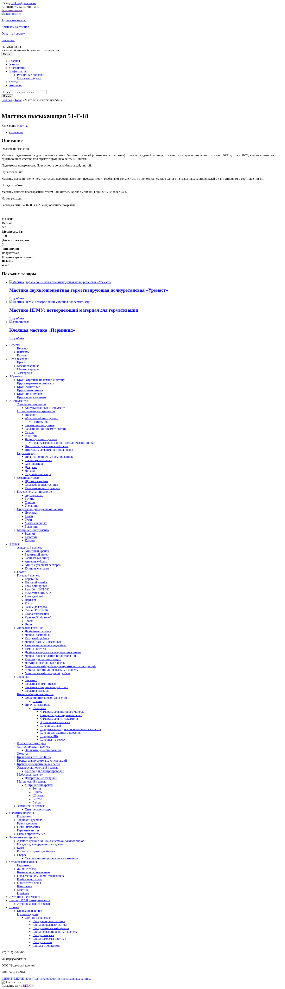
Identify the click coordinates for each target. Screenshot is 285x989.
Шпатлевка (24, 886)
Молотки (31, 435)
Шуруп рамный (50, 725)
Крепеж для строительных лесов (38, 764)
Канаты (22, 355)
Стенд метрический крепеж (51, 928)
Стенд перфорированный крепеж (55, 931)
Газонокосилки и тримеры (42, 488)
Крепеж (14, 544)
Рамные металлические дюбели (45, 645)
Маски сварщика (28, 366)
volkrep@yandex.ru (23, 3)
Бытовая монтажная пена (33, 872)
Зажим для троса (36, 606)
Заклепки (31, 680)
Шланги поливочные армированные (49, 456)
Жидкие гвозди (27, 868)
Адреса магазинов (14, 20)
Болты (37, 788)
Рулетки (30, 498)
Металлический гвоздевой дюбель (47, 673)
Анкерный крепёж (37, 551)
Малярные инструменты (33, 530)
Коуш (28, 603)
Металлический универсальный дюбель (51, 669)
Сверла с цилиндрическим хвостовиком (51, 858)
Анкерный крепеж (29, 547)
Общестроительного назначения (46, 697)
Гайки (37, 802)
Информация (18, 71)
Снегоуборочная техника (41, 484)
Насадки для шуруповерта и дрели (40, 844)
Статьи (14, 81)
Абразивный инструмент (41, 418)
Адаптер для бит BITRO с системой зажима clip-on (50, 841)
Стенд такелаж (42, 942)
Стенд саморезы (43, 935)
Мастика (22, 125)
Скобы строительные (31, 834)
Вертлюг (30, 600)
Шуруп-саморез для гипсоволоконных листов (70, 729)
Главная (14, 60)
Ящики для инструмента (41, 439)
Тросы (29, 620)
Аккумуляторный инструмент (45, 407)
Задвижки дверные (29, 820)
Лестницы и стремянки (24, 896)
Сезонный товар (28, 477)
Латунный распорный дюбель (45, 662)
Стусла (29, 432)
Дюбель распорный (38, 634)
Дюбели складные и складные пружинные (53, 652)
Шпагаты (23, 352)
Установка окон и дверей (33, 903)
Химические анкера (38, 809)
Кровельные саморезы (55, 722)
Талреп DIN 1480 (36, 610)
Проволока (24, 816)
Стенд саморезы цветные (49, 938)
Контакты (15, 85)
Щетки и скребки (36, 481)
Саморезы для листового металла (62, 711)
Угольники (32, 505)
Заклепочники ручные (39, 425)
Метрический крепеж (31, 781)
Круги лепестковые (30, 390)
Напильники (41, 421)
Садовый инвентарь (38, 474)
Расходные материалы (24, 837)
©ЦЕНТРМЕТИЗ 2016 (17, 978)
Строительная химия (23, 861)
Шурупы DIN (49, 736)
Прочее (14, 907)
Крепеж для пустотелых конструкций (42, 760)
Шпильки (39, 795)
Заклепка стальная (37, 690)
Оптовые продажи (29, 78)
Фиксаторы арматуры (31, 743)
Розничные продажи (30, 74)
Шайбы (37, 792)
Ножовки (31, 414)
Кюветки (31, 537)
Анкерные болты (36, 561)
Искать (7, 96)
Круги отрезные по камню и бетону (41, 379)
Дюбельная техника (30, 627)
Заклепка (23, 676)
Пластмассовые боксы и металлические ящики (64, 442)
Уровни (30, 502)
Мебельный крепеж (30, 774)
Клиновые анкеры (37, 568)
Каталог (14, 64)
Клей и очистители (29, 879)
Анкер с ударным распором (43, 565)
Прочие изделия (27, 914)
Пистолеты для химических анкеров (49, 449)
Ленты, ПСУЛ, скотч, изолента (29, 900)
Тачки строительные (38, 460)
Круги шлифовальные (31, 397)
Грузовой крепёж (36, 582)
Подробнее (16, 298)
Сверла (22, 854)
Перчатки (31, 512)
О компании (17, 67)
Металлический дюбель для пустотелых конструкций (60, 666)
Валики (30, 533)
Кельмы (30, 540)
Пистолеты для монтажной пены (46, 446)
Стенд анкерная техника (49, 921)
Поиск (6, 92)
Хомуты (22, 753)
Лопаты (30, 470)
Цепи (28, 624)
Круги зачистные (28, 386)
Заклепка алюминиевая (40, 683)
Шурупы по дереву (53, 739)
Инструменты (18, 400)
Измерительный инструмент (36, 491)
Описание (16, 132)
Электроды (24, 372)
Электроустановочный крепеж (37, 767)
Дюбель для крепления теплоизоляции (50, 655)
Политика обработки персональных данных (61, 978)
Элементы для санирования (43, 750)
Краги (21, 362)
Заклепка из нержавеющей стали (46, 687)
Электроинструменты (31, 404)
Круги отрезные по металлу (35, 383)
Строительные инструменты (36, 411)
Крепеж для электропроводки (44, 771)
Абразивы (15, 376)
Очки (28, 519)
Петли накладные (29, 827)
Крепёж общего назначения (35, 694)
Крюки (37, 701)
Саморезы (39, 708)
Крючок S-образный (38, 617)
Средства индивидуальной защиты (40, 509)
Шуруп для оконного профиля (60, 732)
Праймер (23, 893)
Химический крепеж (31, 806)
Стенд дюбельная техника (50, 924)
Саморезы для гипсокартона (59, 718)
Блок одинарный (36, 586)
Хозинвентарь (34, 463)
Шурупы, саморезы (37, 704)
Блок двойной (34, 596)
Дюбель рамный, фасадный (43, 641)
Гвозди (21, 572)
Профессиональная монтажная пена (41, 875)
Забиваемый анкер (37, 558)
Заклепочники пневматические (45, 428)
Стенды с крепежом (38, 917)
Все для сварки (19, 359)
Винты (37, 799)
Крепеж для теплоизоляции (43, 659)
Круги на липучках (30, 393)
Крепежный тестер (29, 910)
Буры (20, 847)
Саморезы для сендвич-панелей (61, 715)
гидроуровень (34, 495)
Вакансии (8, 40)
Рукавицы (31, 526)
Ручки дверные (27, 823)
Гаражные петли (28, 830)
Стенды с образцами (46, 945)
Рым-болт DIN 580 (37, 589)
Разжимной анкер (36, 554)
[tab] (146, 132)
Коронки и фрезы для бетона (36, 851)
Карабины (31, 579)
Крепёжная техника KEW (34, 757)
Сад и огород (26, 453)
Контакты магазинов (15, 27)
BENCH (28, 985)
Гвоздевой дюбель (37, 638)
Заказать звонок (12, 10)
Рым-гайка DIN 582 (38, 593)
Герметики (24, 865)
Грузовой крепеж (28, 575)
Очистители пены (29, 882)
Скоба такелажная (37, 613)
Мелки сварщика (28, 369)
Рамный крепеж (35, 648)
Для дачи (31, 467)
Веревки (15, 345)
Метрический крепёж (39, 785)
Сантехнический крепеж (33, 746)
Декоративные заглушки (41, 778)
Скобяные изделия (21, 813)
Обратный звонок (13, 33)
